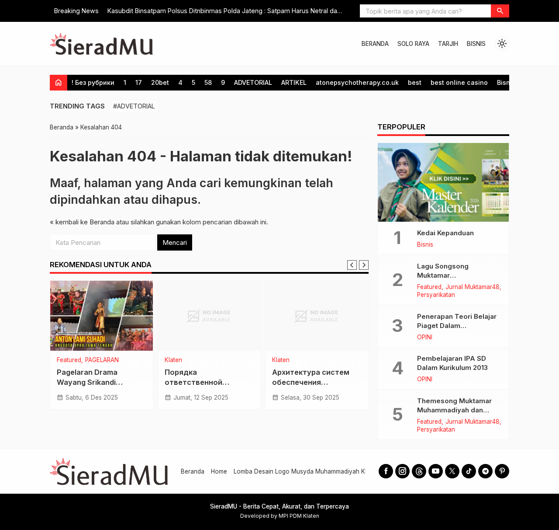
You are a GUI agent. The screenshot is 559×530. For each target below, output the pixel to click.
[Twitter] (452, 471)
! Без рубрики (93, 82)
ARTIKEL (294, 82)
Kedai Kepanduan (445, 233)
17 (138, 82)
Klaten (173, 360)
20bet (160, 82)
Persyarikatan (436, 295)
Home (219, 471)
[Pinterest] (502, 471)
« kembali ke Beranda (82, 222)
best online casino (459, 82)
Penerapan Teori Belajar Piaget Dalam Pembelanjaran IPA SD (457, 325)
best (414, 82)
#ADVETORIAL (134, 106)
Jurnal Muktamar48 (472, 287)
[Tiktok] (469, 471)
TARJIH (448, 43)
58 (208, 82)
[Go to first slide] (364, 265)
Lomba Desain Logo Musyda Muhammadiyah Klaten (306, 471)
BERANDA (375, 43)
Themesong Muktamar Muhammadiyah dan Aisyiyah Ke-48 (454, 410)
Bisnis (506, 82)
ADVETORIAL (253, 82)
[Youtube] (435, 471)
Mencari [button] (174, 242)
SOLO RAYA (413, 43)
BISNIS (476, 43)
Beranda (192, 471)
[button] (500, 10)
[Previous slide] (352, 265)
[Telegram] (485, 471)
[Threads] (419, 471)
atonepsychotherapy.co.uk (357, 82)
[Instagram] (402, 471)
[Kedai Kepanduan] (443, 182)
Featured (69, 360)
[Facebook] (386, 471)
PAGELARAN (102, 360)
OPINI (424, 338)
